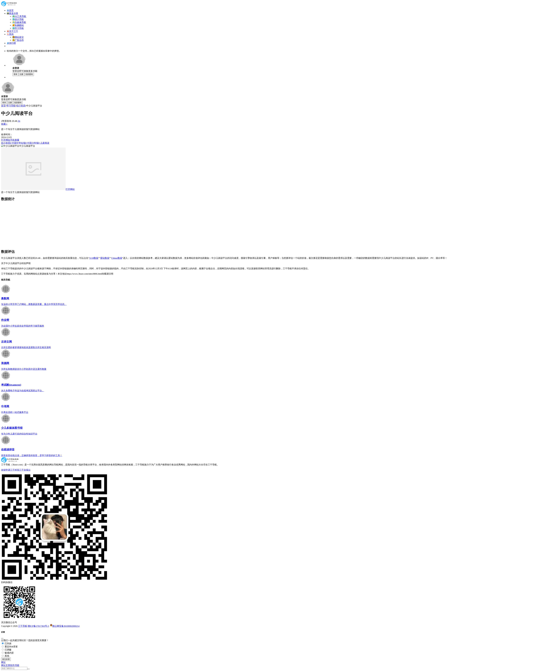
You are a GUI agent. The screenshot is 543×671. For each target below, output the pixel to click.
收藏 (4, 124)
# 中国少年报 (31, 143)
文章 (8, 665)
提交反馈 (6, 659)
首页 (3, 105)
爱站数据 (104, 258)
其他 (6, 656)
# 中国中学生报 (17, 143)
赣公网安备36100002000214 (65, 626)
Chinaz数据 (116, 258)
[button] (3, 662)
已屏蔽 (7, 649)
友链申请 (5, 470)
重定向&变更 (11, 646)
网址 (3, 665)
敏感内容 (9, 653)
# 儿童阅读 (43, 143)
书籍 (17, 665)
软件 (12, 665)
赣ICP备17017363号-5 (38, 626)
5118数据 (93, 258)
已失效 (7, 643)
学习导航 (11, 105)
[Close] (2, 638)
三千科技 (14, 470)
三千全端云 (25, 470)
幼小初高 (20, 105)
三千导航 (22, 626)
